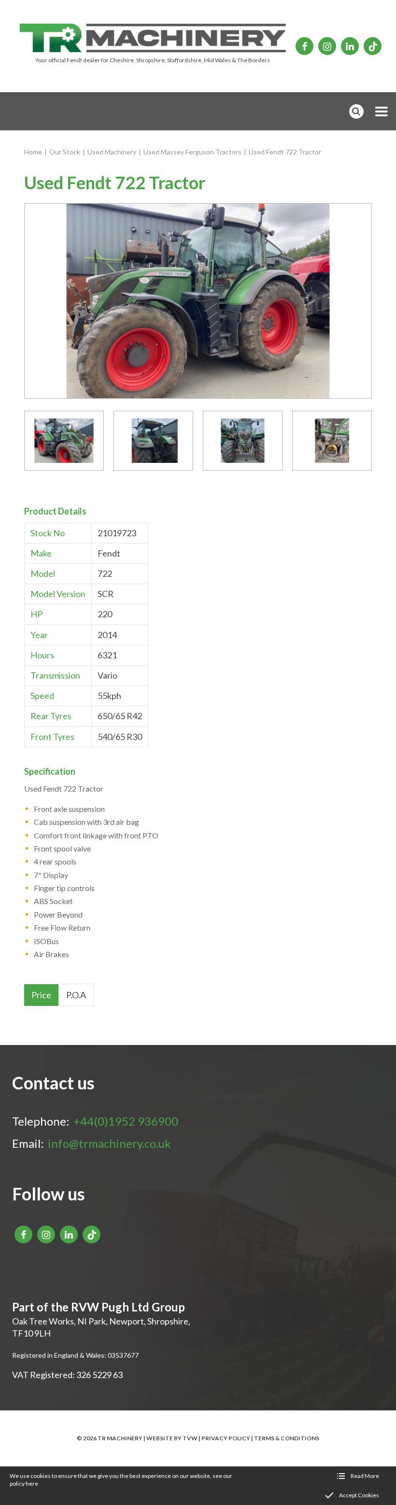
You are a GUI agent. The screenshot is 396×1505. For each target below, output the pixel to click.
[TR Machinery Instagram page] (327, 46)
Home (33, 152)
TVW (190, 1438)
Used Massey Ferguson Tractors (192, 152)
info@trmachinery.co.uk (109, 1143)
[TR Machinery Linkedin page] (350, 46)
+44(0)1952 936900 (125, 1121)
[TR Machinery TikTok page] (372, 46)
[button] (381, 111)
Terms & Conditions (286, 1438)
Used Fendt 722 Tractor (285, 152)
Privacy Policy (225, 1438)
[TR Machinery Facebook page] (304, 46)
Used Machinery (111, 152)
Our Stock (64, 152)
